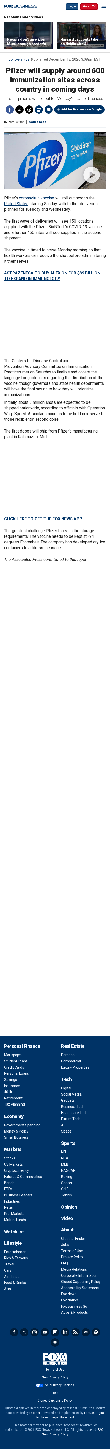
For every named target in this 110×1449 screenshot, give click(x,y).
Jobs (65, 1245)
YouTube (45, 1332)
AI (62, 1125)
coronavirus (29, 198)
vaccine (47, 198)
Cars (8, 1270)
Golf (64, 1189)
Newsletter (86, 1332)
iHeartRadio (55, 1342)
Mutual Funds (15, 1220)
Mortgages (13, 1055)
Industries (12, 1201)
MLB (64, 1164)
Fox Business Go (74, 1306)
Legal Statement (62, 1417)
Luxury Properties (75, 1067)
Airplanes (11, 1276)
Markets (12, 1149)
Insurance (12, 1086)
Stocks (9, 1158)
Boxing (66, 1177)
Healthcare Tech (74, 1113)
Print (39, 109)
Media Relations (74, 1269)
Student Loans (16, 1061)
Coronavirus (18, 59)
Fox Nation (69, 1300)
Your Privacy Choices (59, 1385)
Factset (34, 1413)
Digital (66, 1088)
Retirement (13, 1098)
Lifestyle (13, 1243)
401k (8, 1092)
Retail (8, 1207)
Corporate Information (79, 1275)
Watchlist (14, 1231)
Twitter (19, 109)
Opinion (69, 1207)
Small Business (16, 1137)
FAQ (64, 1263)
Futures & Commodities (23, 1177)
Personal (68, 1055)
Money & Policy (16, 1131)
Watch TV (89, 6)
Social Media (71, 1094)
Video (67, 1218)
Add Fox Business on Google (81, 109)
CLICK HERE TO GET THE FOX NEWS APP (43, 518)
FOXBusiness (37, 122)
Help (55, 1393)
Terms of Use (72, 1251)
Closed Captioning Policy (81, 1282)
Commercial (71, 1061)
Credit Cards (14, 1067)
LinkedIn (65, 1332)
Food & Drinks (15, 1283)
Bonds (9, 1183)
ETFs (8, 1189)
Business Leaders (18, 1195)
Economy (14, 1116)
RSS (75, 1332)
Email (49, 109)
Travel (9, 1264)
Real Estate (72, 1046)
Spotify (96, 1332)
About (67, 1229)
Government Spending (22, 1125)
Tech (66, 1079)
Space (66, 1131)
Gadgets (68, 1100)
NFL (64, 1152)
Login (72, 6)
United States (16, 203)
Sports (68, 1143)
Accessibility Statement (80, 1288)
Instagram (34, 1332)
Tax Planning (14, 1104)
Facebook (10, 109)
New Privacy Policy (55, 1377)
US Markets (13, 1164)
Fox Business (20, 6)
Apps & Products (74, 1312)
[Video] (55, 160)
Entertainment (16, 1252)
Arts (7, 1289)
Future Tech (70, 1119)
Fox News (68, 1294)
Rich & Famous (16, 1258)
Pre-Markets (14, 1214)
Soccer (66, 1183)
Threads (29, 109)
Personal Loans (16, 1073)
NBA (64, 1158)
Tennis (66, 1195)
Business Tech (72, 1107)
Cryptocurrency (16, 1170)
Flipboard (55, 1332)
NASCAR (68, 1170)
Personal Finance (22, 1046)
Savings (10, 1080)
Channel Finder (73, 1238)
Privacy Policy (72, 1257)
